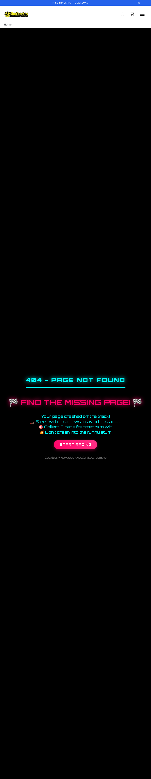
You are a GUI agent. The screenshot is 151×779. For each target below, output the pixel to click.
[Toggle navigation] (142, 14)
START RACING (75, 444)
